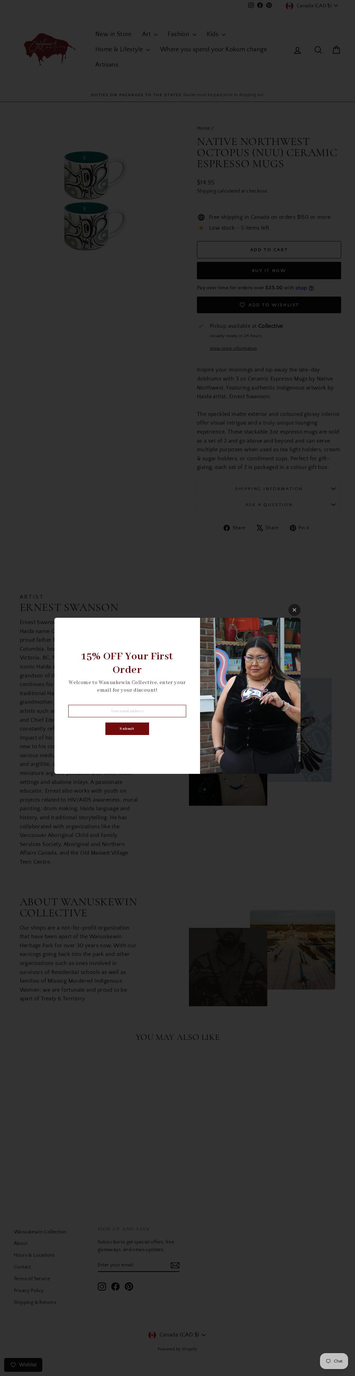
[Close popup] (294, 610)
